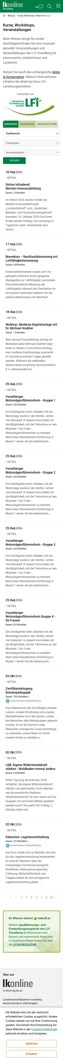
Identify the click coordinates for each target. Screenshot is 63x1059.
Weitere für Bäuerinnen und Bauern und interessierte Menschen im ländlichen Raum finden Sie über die (31, 934)
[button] (58, 5)
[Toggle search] (49, 6)
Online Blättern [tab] (47, 124)
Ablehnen (32, 1043)
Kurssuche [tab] (10, 124)
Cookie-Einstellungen (44, 1029)
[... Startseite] (13, 6)
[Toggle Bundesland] (39, 6)
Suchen (14, 160)
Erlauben (31, 1053)
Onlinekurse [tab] (27, 124)
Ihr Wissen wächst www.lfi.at (29, 918)
